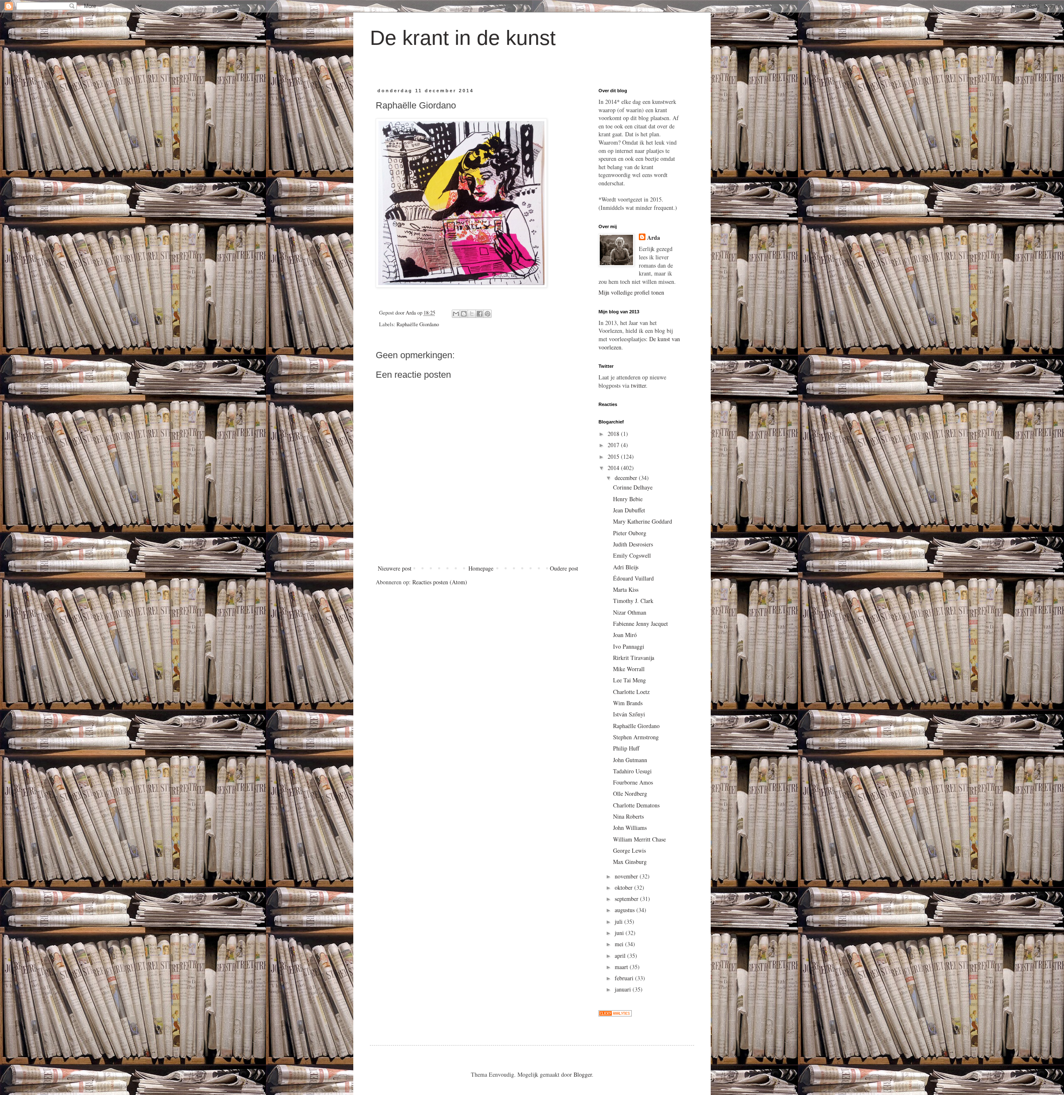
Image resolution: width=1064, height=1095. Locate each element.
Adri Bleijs (625, 567)
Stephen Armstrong (636, 737)
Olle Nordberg (630, 793)
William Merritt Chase (639, 839)
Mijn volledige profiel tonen (631, 292)
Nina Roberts (628, 816)
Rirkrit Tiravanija (633, 658)
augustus (625, 910)
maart (622, 967)
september (627, 899)
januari (624, 989)
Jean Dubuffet (629, 510)
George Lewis (629, 850)
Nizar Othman (629, 612)
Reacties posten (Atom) (439, 582)
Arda (653, 238)
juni (620, 933)
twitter (638, 385)
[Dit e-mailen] (456, 314)
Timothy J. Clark (633, 601)
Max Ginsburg (630, 862)
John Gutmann (630, 760)
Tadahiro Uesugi (632, 771)
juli (619, 921)
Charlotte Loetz (631, 692)
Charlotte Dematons (636, 805)
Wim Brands (628, 703)
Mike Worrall (629, 669)
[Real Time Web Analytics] (615, 1014)
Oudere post (564, 568)
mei (620, 944)
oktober (624, 887)
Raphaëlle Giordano (418, 324)
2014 (614, 468)
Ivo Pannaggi (628, 646)
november (627, 876)
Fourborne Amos (633, 782)
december (627, 478)
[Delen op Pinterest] (487, 314)
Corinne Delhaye (633, 487)
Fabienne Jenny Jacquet (640, 623)
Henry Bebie (628, 499)
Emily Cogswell (632, 555)
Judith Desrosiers (633, 544)
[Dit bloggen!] (464, 314)
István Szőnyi (629, 714)
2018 (614, 434)
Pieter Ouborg (629, 533)
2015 (614, 456)
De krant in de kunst (463, 37)
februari (625, 978)
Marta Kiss (625, 589)
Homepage (480, 568)
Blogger (583, 1074)
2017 (614, 445)
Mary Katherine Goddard (642, 521)
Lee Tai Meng (629, 680)
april (621, 956)
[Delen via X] (472, 314)
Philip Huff (626, 748)
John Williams (630, 828)
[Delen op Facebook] (479, 314)
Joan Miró (625, 635)
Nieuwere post (394, 568)
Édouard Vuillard (633, 578)
